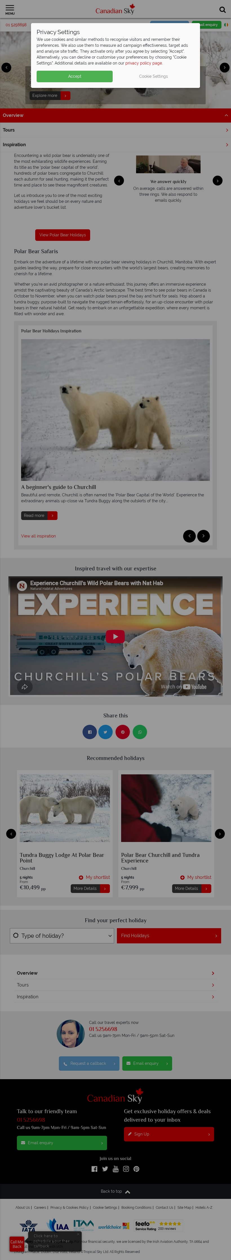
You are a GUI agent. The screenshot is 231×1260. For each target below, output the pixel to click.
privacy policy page (143, 63)
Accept (74, 76)
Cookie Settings (153, 76)
